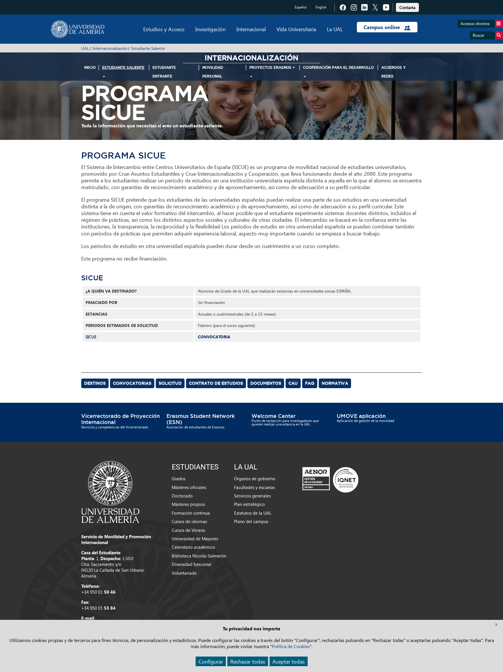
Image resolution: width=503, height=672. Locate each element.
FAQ (309, 383)
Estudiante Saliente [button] (123, 67)
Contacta (407, 7)
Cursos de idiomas (189, 521)
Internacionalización (110, 48)
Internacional (251, 29)
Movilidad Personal (212, 72)
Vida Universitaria (296, 29)
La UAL (335, 29)
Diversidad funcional (191, 564)
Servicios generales (252, 496)
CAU (293, 383)
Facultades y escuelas (254, 487)
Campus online (382, 27)
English (321, 7)
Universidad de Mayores (195, 538)
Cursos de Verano (188, 530)
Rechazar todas (247, 661)
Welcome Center (273, 416)
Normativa (335, 383)
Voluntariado (184, 573)
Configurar (211, 661)
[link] (407, 6)
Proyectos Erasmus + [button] (272, 67)
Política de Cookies (291, 646)
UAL (85, 48)
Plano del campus (251, 521)
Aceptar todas (288, 661)
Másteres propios (188, 504)
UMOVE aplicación (361, 416)
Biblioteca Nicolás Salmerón (199, 556)
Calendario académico (193, 547)
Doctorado (182, 496)
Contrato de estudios (216, 383)
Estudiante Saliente (148, 48)
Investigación (210, 29)
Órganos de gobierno (254, 478)
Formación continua (191, 513)
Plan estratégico (249, 504)
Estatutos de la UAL (252, 513)
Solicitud (170, 383)
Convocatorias (132, 383)
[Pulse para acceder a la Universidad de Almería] (110, 491)
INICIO (90, 67)
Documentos (265, 383)
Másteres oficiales (189, 487)
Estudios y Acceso (164, 29)
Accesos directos (475, 23)
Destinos (95, 383)
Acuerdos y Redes (393, 72)
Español (301, 7)
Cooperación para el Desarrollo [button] (338, 67)
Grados (178, 478)
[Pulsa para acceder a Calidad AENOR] (330, 480)
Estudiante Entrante (164, 72)
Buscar (478, 35)
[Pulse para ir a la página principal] (77, 29)
